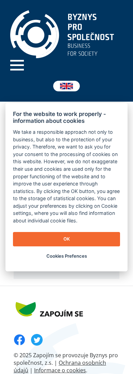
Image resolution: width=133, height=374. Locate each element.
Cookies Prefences (66, 256)
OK (66, 239)
